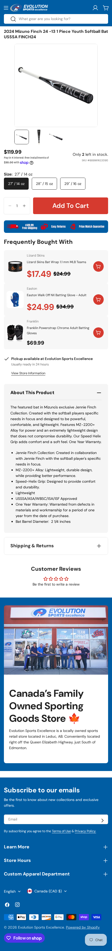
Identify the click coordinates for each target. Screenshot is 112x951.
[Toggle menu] (6, 8)
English (10, 891)
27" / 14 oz (16, 183)
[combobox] (56, 19)
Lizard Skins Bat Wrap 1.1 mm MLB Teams (56, 262)
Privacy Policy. (85, 831)
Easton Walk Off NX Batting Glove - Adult (56, 295)
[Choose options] (98, 266)
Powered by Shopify (83, 927)
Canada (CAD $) (48, 891)
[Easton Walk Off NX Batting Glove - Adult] (15, 299)
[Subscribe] (102, 820)
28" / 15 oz (44, 183)
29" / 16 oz (72, 183)
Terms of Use (61, 831)
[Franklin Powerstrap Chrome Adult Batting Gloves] (15, 332)
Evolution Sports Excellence (41, 927)
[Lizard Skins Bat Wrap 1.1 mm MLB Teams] (15, 266)
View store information (28, 373)
